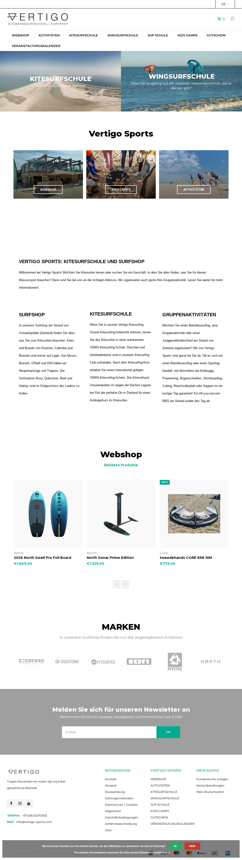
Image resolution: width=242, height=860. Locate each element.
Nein (192, 846)
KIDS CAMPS (187, 35)
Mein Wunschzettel (210, 792)
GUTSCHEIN (216, 35)
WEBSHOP (20, 35)
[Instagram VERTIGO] (20, 803)
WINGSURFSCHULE (122, 35)
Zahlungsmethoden (119, 798)
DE (223, 4)
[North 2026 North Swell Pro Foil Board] (48, 513)
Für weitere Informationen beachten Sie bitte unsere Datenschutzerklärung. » (122, 852)
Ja (175, 846)
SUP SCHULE (158, 35)
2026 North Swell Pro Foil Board (42, 558)
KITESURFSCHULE (83, 35)
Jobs (108, 830)
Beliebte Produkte (121, 465)
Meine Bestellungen (210, 785)
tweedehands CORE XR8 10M (186, 558)
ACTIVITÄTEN (49, 35)
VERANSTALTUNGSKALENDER (36, 46)
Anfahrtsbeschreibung (121, 824)
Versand (110, 785)
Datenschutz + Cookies (121, 804)
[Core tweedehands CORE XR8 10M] (194, 513)
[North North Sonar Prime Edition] (121, 513)
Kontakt (111, 779)
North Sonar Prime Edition (110, 558)
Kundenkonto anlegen (212, 779)
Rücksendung (115, 792)
